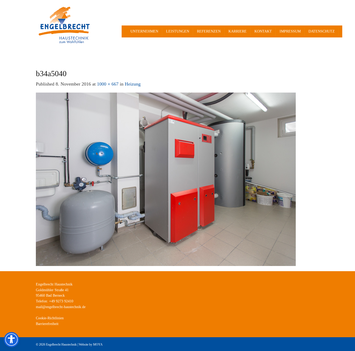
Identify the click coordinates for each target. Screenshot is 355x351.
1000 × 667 (108, 84)
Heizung (133, 84)
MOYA (98, 344)
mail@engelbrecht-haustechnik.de (61, 307)
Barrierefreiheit (47, 324)
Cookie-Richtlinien (50, 318)
